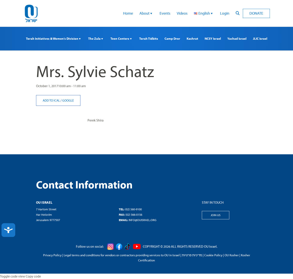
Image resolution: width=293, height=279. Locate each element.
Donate (256, 13)
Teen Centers (120, 38)
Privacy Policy (52, 255)
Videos (182, 13)
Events (165, 13)
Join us (216, 215)
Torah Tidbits (148, 38)
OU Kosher (232, 255)
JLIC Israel (260, 38)
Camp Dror (172, 38)
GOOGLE (68, 100)
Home (128, 13)
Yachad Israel (236, 38)
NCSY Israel (213, 38)
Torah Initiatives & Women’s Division (52, 38)
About (144, 13)
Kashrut (192, 38)
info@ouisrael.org (142, 220)
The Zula (94, 38)
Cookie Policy (213, 255)
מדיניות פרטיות (192, 255)
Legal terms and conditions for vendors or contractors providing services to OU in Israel (122, 255)
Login (224, 13)
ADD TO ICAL (51, 100)
